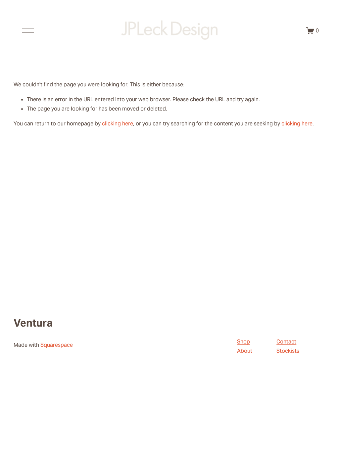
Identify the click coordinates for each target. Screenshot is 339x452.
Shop (243, 341)
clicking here (117, 123)
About (244, 350)
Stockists (287, 350)
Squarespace (56, 344)
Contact (286, 341)
